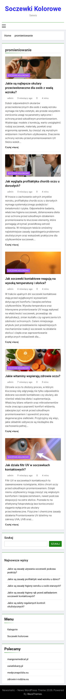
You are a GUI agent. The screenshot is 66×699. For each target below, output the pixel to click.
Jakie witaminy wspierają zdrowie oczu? (32, 376)
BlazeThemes (34, 694)
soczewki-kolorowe (18, 75)
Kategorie (12, 629)
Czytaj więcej (12, 147)
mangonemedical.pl (17, 659)
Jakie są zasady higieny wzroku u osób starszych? (34, 585)
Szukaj (8, 537)
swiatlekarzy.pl (15, 666)
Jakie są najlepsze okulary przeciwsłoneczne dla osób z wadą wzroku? (29, 88)
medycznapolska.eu (18, 672)
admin (10, 98)
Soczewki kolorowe (33, 9)
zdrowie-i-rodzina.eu (18, 679)
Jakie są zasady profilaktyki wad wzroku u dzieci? (33, 579)
